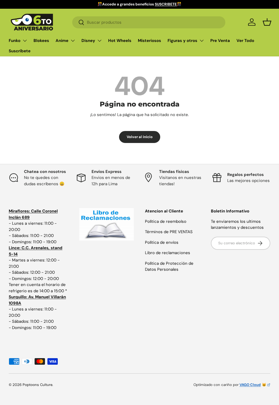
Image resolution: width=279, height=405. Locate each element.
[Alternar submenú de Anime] (72, 40)
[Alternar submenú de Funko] (25, 40)
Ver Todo (245, 40)
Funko (14, 40)
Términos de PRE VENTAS (169, 232)
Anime (62, 40)
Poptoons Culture (37, 384)
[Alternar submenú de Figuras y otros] (201, 40)
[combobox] (148, 22)
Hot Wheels (119, 40)
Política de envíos (161, 242)
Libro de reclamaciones (167, 252)
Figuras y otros (182, 40)
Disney (88, 40)
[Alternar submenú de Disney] (99, 40)
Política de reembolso (165, 221)
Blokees (41, 40)
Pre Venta (220, 40)
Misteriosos (149, 40)
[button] (267, 22)
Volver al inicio (140, 137)
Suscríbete (20, 51)
